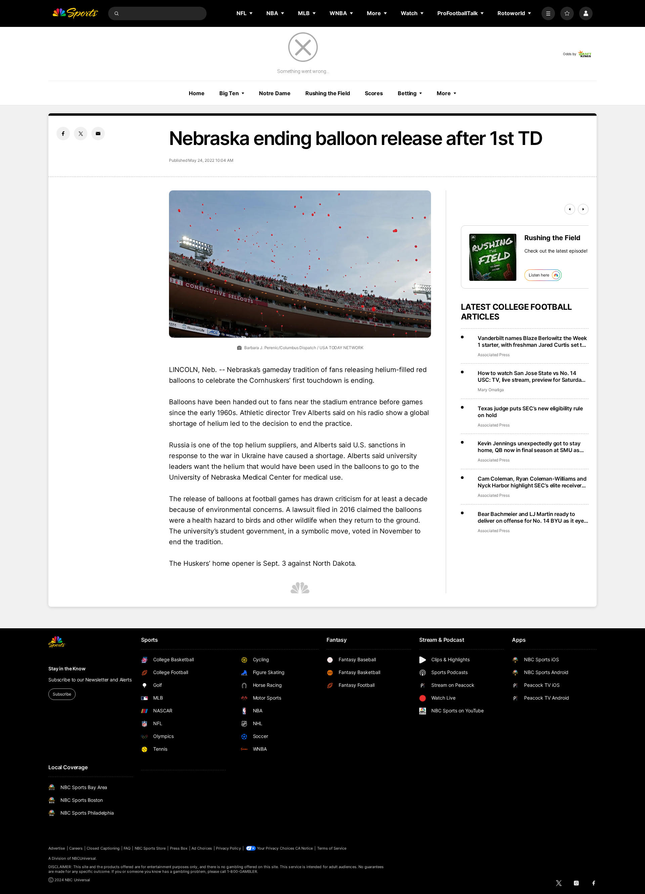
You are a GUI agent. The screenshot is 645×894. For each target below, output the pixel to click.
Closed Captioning (103, 848)
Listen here (539, 274)
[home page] (75, 13)
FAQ (127, 848)
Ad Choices (201, 848)
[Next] (583, 209)
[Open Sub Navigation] (251, 13)
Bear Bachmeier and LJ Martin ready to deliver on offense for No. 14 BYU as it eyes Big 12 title (532, 517)
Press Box (179, 848)
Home (197, 93)
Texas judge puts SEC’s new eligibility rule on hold (530, 411)
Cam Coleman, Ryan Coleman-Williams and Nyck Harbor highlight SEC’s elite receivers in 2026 (532, 482)
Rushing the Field (327, 93)
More (444, 93)
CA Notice (304, 848)
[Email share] (98, 133)
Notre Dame (275, 93)
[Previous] (569, 209)
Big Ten (229, 93)
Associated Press (494, 354)
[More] (548, 13)
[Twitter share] (80, 133)
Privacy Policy (228, 848)
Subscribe (62, 694)
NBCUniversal (84, 858)
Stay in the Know (67, 668)
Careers (76, 848)
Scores (374, 93)
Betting (407, 93)
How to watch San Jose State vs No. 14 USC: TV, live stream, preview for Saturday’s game (533, 376)
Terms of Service (332, 848)
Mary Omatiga (491, 389)
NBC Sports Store (150, 848)
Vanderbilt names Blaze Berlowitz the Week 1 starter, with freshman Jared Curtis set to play (532, 341)
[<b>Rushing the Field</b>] (492, 257)
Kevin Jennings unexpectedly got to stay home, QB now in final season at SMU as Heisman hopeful (529, 446)
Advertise (56, 848)
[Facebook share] (63, 133)
